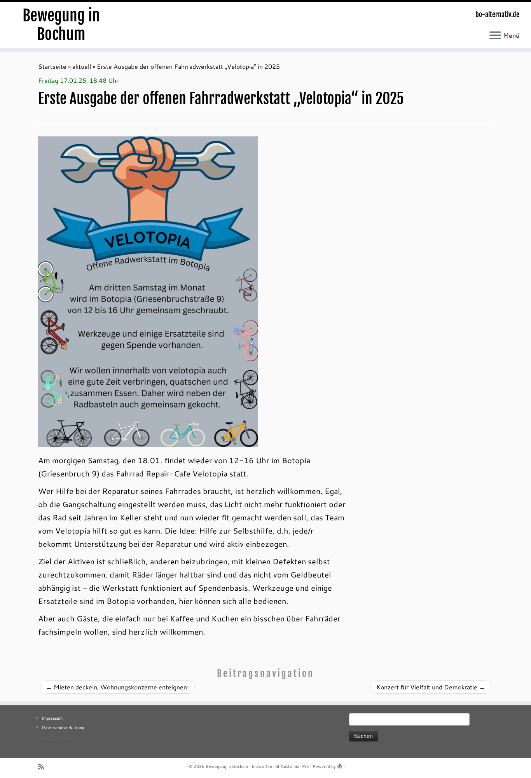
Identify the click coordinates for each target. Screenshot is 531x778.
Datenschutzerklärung (63, 727)
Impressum (52, 718)
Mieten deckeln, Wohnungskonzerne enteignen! (117, 686)
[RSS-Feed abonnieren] (43, 766)
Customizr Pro (295, 766)
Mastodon (48, 741)
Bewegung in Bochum (61, 25)
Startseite (52, 66)
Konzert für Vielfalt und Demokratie (430, 686)
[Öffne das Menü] (495, 36)
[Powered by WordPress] (339, 765)
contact (66, 741)
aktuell (81, 66)
